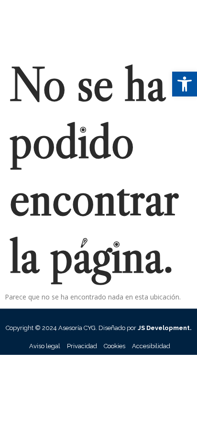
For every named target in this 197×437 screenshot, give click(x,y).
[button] (184, 84)
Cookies (114, 346)
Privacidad (82, 346)
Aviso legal (44, 346)
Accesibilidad (151, 346)
